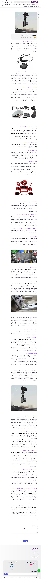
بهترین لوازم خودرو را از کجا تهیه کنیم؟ (28, 35)
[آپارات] (31, 564)
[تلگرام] (36, 564)
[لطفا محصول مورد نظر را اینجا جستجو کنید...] (15, 2)
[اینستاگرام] (33, 564)
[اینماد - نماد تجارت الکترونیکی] (12, 567)
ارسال (24, 541)
